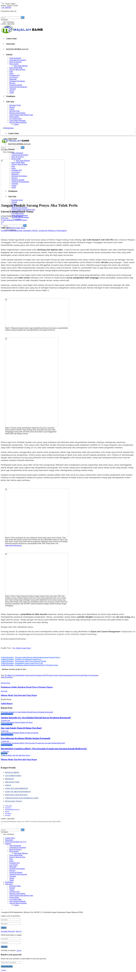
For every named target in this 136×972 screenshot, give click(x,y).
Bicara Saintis (14, 64)
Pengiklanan (10, 96)
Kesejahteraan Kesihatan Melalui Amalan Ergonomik (25, 738)
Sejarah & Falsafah (15, 85)
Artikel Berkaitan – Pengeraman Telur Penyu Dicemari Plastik (23, 661)
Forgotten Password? (8, 931)
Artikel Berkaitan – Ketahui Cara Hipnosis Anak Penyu (21, 659)
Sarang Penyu (72, 675)
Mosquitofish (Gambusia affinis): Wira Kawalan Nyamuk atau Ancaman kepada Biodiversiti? (44, 748)
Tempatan (12, 89)
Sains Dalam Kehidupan (17, 120)
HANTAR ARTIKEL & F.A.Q (17, 49)
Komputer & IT (14, 75)
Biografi (12, 107)
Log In (18, 950)
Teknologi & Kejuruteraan (18, 87)
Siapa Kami (10, 44)
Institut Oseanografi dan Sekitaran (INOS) (34, 675)
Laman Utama (11, 38)
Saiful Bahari (18, 216)
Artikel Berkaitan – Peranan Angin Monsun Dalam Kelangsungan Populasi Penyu (30, 657)
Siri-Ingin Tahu (14, 111)
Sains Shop (10, 101)
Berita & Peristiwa (15, 62)
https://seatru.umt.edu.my (13, 545)
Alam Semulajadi (15, 58)
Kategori (9, 54)
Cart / (6, 7)
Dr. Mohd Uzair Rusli (16, 228)
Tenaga (11, 91)
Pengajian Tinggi (15, 105)
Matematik (12, 79)
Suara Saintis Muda (15, 68)
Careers (16, 124)
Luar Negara (13, 77)
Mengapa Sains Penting (17, 113)
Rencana (12, 83)
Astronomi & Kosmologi (17, 60)
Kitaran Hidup (14, 117)
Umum (11, 109)
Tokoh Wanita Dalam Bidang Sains (21, 115)
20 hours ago (5, 720)
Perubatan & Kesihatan (17, 81)
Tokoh (11, 92)
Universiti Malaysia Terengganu (87, 675)
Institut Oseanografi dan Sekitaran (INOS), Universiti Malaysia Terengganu (34, 230)
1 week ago (5, 741)
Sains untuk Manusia (21, 66)
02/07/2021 (4, 218)
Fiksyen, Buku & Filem (17, 69)
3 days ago (4, 731)
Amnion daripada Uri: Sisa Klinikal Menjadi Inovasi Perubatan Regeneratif (36, 717)
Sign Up (18, 931)
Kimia (11, 73)
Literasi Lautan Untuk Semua (58, 675)
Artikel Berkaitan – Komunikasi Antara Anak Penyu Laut (22, 663)
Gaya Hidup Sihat (15, 118)
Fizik (11, 71)
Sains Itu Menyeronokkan (18, 122)
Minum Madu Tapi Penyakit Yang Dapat (19, 759)
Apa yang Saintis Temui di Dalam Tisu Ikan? (21, 728)
